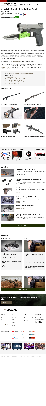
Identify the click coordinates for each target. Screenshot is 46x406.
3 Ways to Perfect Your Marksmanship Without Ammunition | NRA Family (17, 159)
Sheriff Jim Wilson (21, 208)
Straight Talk (4, 255)
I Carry (25, 238)
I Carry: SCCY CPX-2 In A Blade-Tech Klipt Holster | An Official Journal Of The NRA (34, 267)
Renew (12, 1)
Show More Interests (29, 289)
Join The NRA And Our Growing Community (16, 351)
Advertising (3, 314)
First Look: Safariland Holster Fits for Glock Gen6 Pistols (29, 215)
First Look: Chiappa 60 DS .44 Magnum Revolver (28, 197)
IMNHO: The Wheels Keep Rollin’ (26, 170)
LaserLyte (14, 73)
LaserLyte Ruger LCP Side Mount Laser (13, 80)
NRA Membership (38, 314)
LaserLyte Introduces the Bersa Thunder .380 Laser (16, 82)
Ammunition (14, 317)
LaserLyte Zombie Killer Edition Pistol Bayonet (24, 73)
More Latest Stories (27, 225)
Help (1, 319)
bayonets (10, 73)
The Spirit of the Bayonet (10, 77)
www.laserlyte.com (17, 61)
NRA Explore (26, 320)
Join (9, 1)
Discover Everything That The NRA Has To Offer (29, 351)
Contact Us (3, 316)
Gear (2, 14)
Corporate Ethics (14, 356)
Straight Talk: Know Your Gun (25, 205)
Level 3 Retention (33, 257)
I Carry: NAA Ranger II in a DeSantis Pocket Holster (16, 79)
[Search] (44, 4)
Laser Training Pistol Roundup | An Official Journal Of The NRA (5, 159)
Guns (34, 4)
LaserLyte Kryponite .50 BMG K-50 (12, 83)
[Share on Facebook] (21, 14)
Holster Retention (40, 257)
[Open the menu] (41, 4)
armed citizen (9, 255)
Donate (15, 1)
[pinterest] (26, 14)
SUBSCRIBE (6, 302)
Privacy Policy (3, 356)
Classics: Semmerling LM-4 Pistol (26, 188)
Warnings (20, 356)
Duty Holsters (27, 257)
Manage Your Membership (39, 319)
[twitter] (23, 14)
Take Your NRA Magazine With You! (5, 350)
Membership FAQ (38, 317)
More (7, 167)
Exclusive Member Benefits (40, 316)
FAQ (1, 317)
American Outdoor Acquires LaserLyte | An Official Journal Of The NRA (39, 159)
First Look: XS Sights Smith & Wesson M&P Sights (29, 180)
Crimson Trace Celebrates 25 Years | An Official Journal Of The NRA (28, 159)
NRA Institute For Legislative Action (29, 318)
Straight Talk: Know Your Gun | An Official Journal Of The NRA (10, 253)
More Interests (11, 236)
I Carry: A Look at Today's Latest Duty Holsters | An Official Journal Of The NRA (34, 254)
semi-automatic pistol (16, 255)
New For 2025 (27, 4)
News (21, 4)
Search (2, 320)
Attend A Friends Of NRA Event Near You (40, 350)
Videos (25, 275)
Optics (19, 184)
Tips (19, 176)
